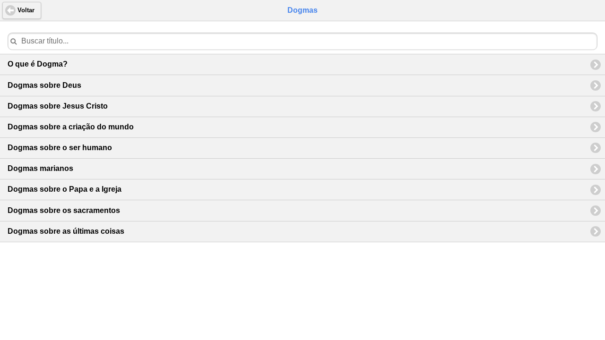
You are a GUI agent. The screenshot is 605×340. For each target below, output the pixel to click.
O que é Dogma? (38, 64)
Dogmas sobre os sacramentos (64, 210)
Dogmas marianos (40, 168)
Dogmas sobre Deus (44, 85)
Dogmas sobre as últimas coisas (66, 231)
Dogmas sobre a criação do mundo (71, 127)
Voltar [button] (26, 10)
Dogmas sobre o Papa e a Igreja (64, 189)
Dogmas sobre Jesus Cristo (58, 106)
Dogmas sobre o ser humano (60, 148)
